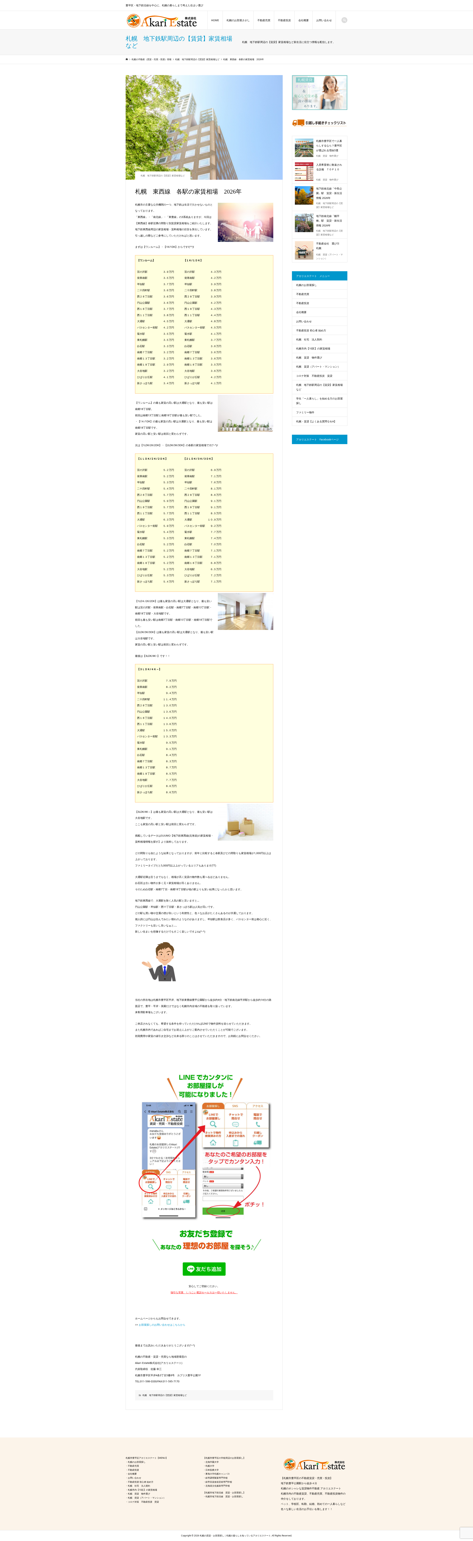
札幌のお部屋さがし (238, 20)
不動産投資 (284, 20)
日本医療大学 (212, 1469)
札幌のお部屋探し (306, 285)
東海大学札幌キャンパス (217, 1473)
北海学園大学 (212, 1462)
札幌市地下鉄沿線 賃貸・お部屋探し (224, 1496)
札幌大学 (209, 1465)
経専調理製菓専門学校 (216, 1477)
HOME (215, 20)
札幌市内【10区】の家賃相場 (313, 348)
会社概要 (303, 20)
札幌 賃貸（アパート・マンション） (318, 366)
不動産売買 (263, 20)
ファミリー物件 (305, 412)
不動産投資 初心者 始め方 (311, 330)
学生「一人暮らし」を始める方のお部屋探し (319, 401)
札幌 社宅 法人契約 (309, 339)
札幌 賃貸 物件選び (309, 357)
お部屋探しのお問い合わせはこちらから (162, 1324)
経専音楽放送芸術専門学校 (218, 1481)
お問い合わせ (324, 20)
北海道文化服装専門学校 (217, 1485)
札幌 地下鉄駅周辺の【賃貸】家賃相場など (163, 175)
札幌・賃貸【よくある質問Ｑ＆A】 (316, 421)
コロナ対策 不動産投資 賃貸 (314, 376)
